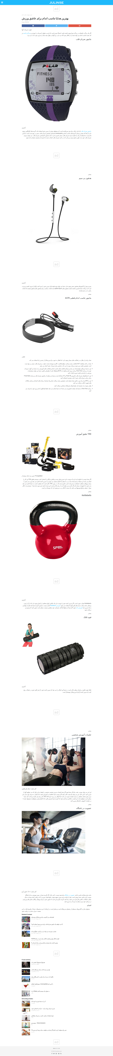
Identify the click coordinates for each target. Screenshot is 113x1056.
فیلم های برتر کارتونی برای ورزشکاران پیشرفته (42, 917)
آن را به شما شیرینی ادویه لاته (38, 1001)
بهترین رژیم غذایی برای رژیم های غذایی (40, 969)
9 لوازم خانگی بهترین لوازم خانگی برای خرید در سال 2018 (45, 938)
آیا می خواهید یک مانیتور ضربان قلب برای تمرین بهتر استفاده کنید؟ (47, 924)
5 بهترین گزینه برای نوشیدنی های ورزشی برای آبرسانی (44, 943)
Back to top (56, 1048)
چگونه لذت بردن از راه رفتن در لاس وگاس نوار (42, 977)
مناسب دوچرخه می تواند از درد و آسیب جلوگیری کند (43, 931)
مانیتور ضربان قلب (86, 131)
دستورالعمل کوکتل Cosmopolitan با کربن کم (42, 984)
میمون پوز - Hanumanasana (38, 1023)
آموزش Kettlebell (55, 605)
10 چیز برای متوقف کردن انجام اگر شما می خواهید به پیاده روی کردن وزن (49, 1030)
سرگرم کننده (26, 33)
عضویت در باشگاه (70, 895)
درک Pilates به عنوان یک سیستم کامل (40, 991)
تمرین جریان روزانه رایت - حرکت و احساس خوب (43, 1008)
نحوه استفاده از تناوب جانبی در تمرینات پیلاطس (42, 1015)
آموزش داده (79, 608)
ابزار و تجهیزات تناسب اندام (27, 14)
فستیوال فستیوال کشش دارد (38, 962)
